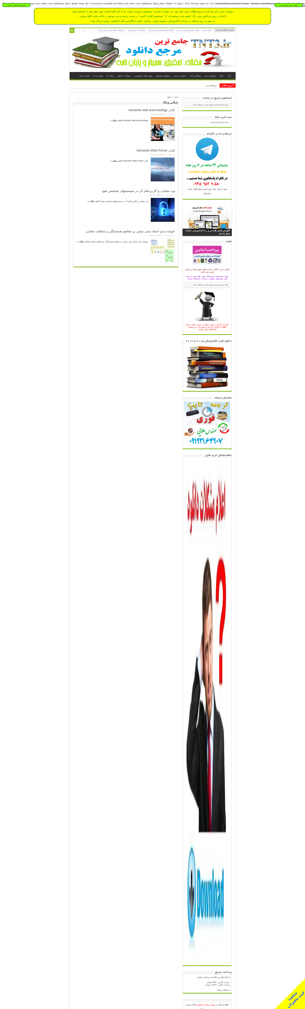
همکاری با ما (195, 76)
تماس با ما (98, 76)
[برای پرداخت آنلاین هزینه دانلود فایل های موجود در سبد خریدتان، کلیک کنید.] (207, 265)
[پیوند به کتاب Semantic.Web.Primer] (163, 169)
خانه (229, 76)
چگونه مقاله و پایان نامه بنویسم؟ (161, 30)
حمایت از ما (85, 76)
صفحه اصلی (206, 30)
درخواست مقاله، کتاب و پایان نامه (112, 30)
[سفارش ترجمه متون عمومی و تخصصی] (207, 446)
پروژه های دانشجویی (143, 76)
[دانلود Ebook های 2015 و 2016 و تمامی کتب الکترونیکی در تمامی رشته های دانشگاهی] (207, 388)
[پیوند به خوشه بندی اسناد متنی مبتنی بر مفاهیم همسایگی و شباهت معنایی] (163, 250)
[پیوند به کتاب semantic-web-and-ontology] (163, 129)
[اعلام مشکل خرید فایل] (207, 963)
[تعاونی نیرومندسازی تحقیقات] (152, 65)
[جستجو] (72, 30)
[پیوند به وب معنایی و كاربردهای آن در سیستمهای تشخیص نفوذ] (163, 210)
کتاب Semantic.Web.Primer (155, 150)
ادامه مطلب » (116, 120)
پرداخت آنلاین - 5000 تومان (218, 982)
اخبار (221, 76)
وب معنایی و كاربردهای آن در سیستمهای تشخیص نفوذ (138, 191)
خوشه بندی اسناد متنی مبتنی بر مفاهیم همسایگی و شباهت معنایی (130, 231)
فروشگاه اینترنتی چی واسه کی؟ (204, 86)
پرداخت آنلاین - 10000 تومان (217, 985)
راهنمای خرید (210, 76)
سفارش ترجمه (179, 76)
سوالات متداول (124, 76)
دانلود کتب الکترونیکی (136, 30)
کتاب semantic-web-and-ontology (152, 110)
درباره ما (110, 76)
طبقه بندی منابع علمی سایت (188, 30)
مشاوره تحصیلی (163, 76)
